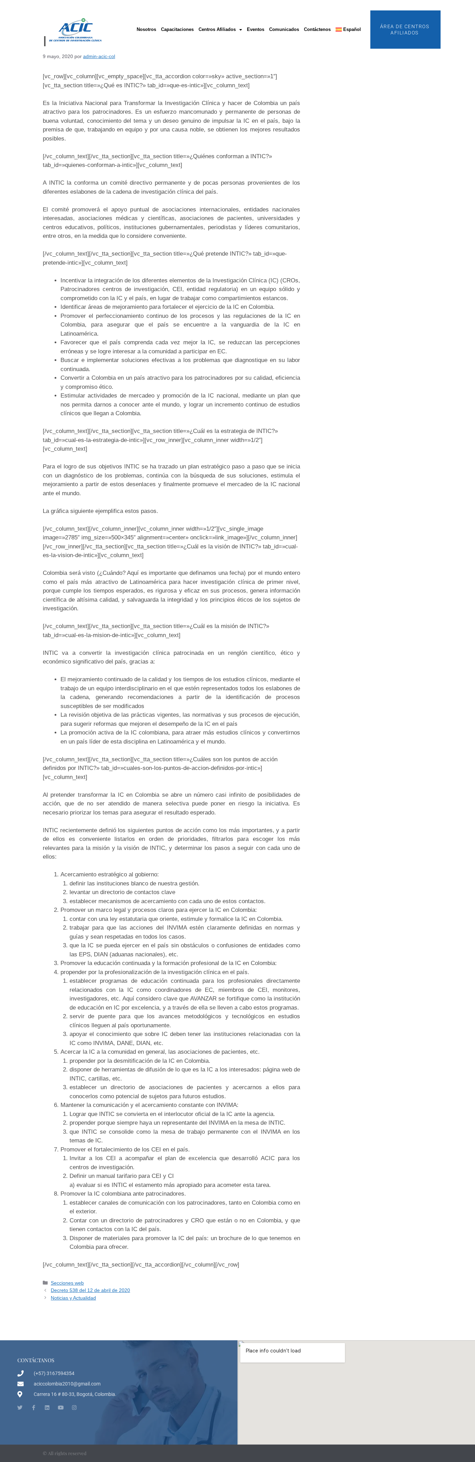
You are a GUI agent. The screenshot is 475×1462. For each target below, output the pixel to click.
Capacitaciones (177, 29)
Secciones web (67, 1283)
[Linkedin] (47, 1407)
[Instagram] (74, 1407)
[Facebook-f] (33, 1407)
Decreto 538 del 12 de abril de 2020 (90, 1290)
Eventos (255, 29)
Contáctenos (317, 29)
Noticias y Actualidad (73, 1298)
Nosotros (146, 29)
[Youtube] (60, 1407)
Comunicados (284, 29)
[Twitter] (20, 1407)
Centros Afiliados (217, 29)
